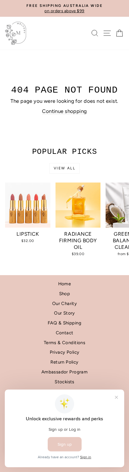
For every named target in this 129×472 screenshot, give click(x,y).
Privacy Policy (65, 352)
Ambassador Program (64, 372)
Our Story (64, 313)
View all (64, 168)
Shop (64, 293)
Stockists (64, 381)
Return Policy (64, 362)
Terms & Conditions (65, 342)
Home (64, 283)
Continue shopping (64, 111)
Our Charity (64, 303)
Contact (65, 332)
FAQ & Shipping (64, 323)
